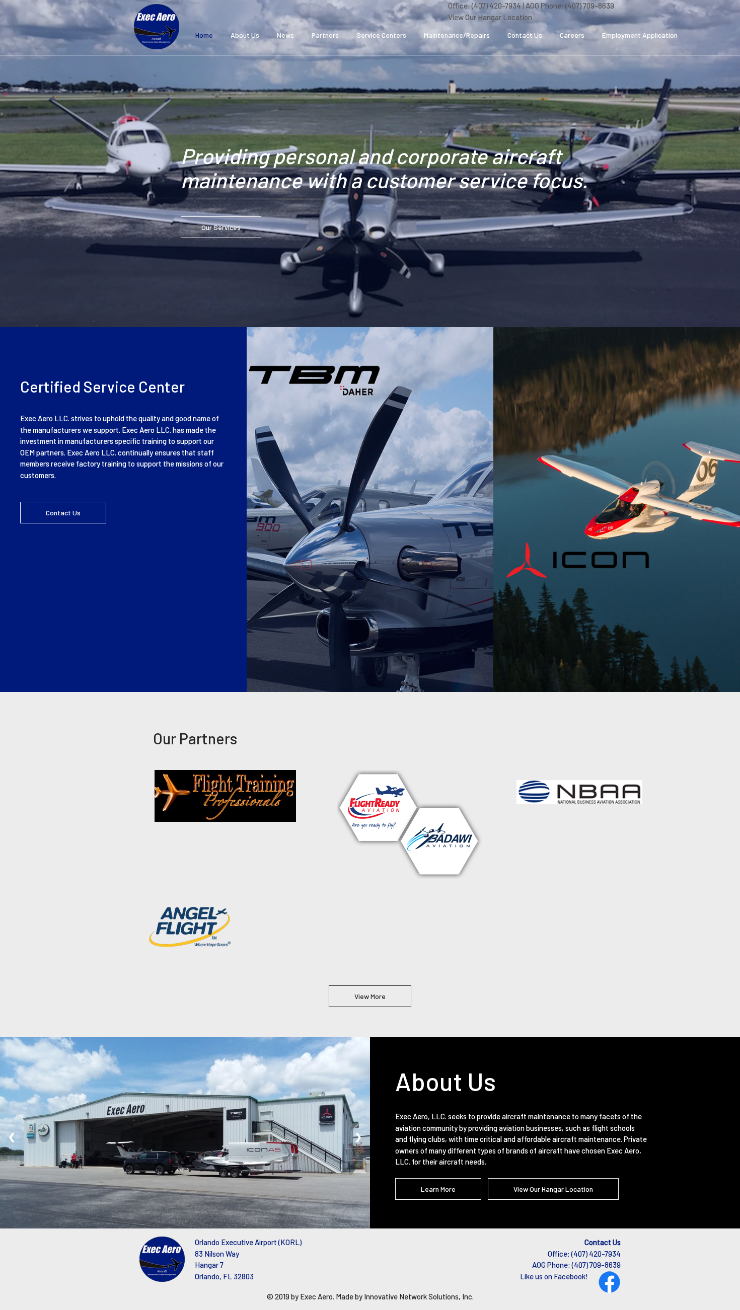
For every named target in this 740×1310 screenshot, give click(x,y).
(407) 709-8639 (589, 5)
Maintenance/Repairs (457, 35)
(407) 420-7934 (496, 5)
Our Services (221, 227)
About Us (245, 35)
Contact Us (524, 35)
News (285, 35)
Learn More (438, 1189)
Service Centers (381, 35)
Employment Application (640, 35)
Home (204, 35)
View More (370, 996)
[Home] (156, 25)
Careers (572, 35)
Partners (325, 35)
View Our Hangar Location (490, 17)
